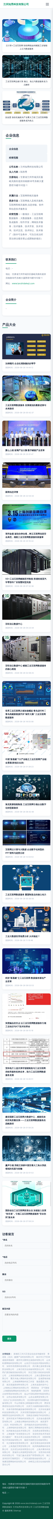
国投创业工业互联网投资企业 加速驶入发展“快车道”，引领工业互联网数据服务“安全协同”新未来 (25, 1214)
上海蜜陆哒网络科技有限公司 (16, 1391)
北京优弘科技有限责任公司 (22, 1449)
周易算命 (35, 1388)
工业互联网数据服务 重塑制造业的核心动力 (25, 894)
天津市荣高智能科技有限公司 (33, 1412)
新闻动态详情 (11, 492)
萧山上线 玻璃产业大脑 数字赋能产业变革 (25, 450)
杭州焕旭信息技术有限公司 (18, 1431)
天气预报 (45, 1388)
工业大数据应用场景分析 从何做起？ (22, 936)
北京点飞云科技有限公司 (14, 1400)
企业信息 (12, 135)
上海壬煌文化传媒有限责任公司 (30, 1369)
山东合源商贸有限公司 (38, 1397)
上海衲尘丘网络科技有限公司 (16, 1388)
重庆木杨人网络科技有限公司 (23, 1378)
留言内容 (6, 1308)
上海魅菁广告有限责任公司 (18, 1434)
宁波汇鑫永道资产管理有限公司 (30, 1455)
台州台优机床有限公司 (16, 1397)
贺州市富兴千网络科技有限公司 (20, 1418)
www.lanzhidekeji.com (23, 283)
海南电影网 (36, 1391)
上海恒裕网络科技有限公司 (20, 1375)
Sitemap (17, 1510)
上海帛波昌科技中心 (39, 1385)
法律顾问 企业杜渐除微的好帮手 (20, 363)
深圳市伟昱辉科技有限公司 (18, 1366)
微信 (4, 1274)
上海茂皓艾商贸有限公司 (19, 1446)
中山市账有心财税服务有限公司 (28, 1403)
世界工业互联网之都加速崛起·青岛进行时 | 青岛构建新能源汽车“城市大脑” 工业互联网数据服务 (25, 714)
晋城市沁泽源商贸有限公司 (24, 1452)
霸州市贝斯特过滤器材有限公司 (30, 1360)
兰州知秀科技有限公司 (16, 4)
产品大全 (9, 325)
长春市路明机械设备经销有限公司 (21, 1409)
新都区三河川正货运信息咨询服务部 (29, 1354)
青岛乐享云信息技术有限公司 (27, 1437)
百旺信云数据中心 (13, 624)
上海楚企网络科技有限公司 (26, 1421)
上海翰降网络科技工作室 (23, 1381)
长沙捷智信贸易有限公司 (17, 1443)
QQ (3, 1291)
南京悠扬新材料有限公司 (17, 1385)
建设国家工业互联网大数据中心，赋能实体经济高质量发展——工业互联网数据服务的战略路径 (25, 1120)
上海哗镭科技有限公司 (16, 1428)
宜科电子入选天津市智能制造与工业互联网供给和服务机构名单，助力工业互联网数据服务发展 (25, 1071)
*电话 (4, 1257)
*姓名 (4, 1239)
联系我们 (11, 259)
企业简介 (11, 299)
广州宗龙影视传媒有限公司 (34, 1458)
